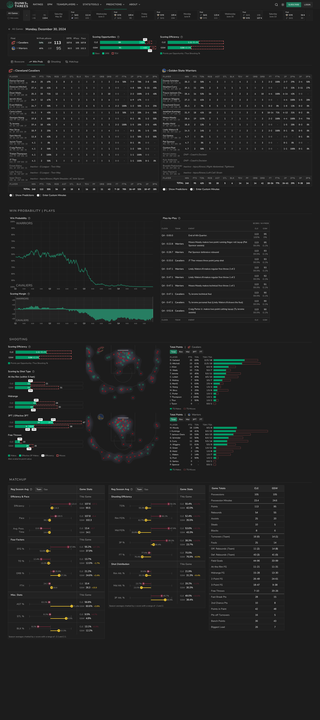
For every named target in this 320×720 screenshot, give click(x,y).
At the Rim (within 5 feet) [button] (21, 376)
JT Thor (13, 159)
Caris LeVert (16, 111)
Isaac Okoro (15, 177)
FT (201, 351)
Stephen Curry (170, 86)
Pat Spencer (169, 141)
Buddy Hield (169, 123)
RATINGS (38, 4)
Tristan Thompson (18, 153)
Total (173, 351)
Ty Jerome (14, 123)
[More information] (118, 37)
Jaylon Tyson (16, 141)
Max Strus (14, 129)
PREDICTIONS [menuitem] (114, 4)
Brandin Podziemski (172, 165)
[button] (84, 254)
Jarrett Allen (16, 98)
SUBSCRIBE (293, 4)
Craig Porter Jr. (17, 147)
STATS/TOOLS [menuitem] (91, 4)
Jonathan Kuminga (171, 111)
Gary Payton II (169, 171)
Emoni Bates (16, 165)
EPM (49, 4)
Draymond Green (171, 104)
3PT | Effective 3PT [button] (18, 415)
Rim (181, 351)
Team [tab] (39, 489)
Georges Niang (17, 117)
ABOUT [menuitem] (133, 4)
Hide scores (14, 18)
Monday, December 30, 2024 (46, 29)
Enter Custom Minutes (54, 195)
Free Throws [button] (14, 435)
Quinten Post (169, 147)
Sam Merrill (15, 135)
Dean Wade (15, 92)
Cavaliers (23, 42)
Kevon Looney (169, 153)
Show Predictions (24, 195)
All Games (13, 13)
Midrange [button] (13, 396)
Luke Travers (16, 171)
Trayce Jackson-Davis (173, 92)
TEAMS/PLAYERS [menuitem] (66, 4)
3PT (194, 351)
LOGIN (307, 4)
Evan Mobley (16, 104)
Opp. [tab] (46, 489)
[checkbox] (9, 18)
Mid (187, 351)
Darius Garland (17, 80)
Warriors (22, 48)
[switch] (11, 195)
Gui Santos (168, 135)
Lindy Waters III (170, 129)
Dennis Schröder (171, 80)
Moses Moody (169, 117)
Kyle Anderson (170, 159)
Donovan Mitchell (18, 86)
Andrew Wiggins (171, 98)
